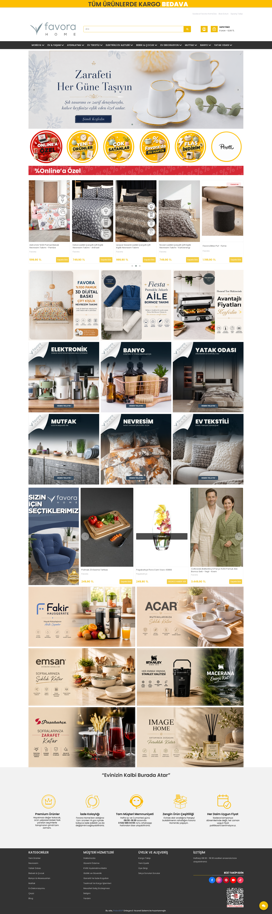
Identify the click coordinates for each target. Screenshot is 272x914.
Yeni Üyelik (143, 863)
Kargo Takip (144, 858)
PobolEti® (118, 910)
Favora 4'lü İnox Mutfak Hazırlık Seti (133, 246)
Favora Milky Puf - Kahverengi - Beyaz (100, 570)
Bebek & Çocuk (36, 873)
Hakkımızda (89, 858)
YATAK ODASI (221, 45)
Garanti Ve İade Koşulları (96, 878)
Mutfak (31, 883)
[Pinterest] (226, 880)
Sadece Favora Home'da (205, 13)
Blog (30, 898)
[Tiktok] (240, 880)
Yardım (87, 898)
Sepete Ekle (62, 259)
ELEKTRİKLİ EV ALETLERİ (118, 45)
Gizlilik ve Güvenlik (92, 873)
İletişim (87, 893)
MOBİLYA (36, 45)
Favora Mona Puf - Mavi (84, 246)
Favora (32, 251)
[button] (132, 124)
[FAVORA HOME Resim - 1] (136, 170)
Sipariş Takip (237, 13)
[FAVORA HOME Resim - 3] (208, 305)
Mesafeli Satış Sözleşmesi (96, 888)
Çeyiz (31, 893)
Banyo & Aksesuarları (39, 878)
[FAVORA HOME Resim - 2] (136, 305)
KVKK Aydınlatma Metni (95, 868)
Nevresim (33, 863)
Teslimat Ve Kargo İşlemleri (97, 883)
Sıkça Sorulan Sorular (149, 873)
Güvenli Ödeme (91, 863)
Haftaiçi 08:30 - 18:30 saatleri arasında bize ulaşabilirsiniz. (215, 860)
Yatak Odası (34, 868)
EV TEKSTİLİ (93, 45)
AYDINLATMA (74, 45)
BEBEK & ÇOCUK (145, 45)
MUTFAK (189, 45)
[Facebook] (212, 880)
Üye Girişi (143, 868)
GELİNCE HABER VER (232, 259)
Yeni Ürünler (34, 858)
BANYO (204, 45)
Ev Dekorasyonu (36, 888)
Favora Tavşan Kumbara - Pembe (208, 570)
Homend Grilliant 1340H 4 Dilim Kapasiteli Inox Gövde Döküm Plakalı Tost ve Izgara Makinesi (221, 247)
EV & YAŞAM (54, 45)
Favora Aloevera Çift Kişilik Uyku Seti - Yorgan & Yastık (160, 570)
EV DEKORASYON (169, 45)
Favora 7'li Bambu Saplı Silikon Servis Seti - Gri (177, 246)
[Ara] (187, 29)
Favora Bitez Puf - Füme (41, 246)
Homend (207, 253)
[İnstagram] (219, 880)
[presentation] (34, 90)
